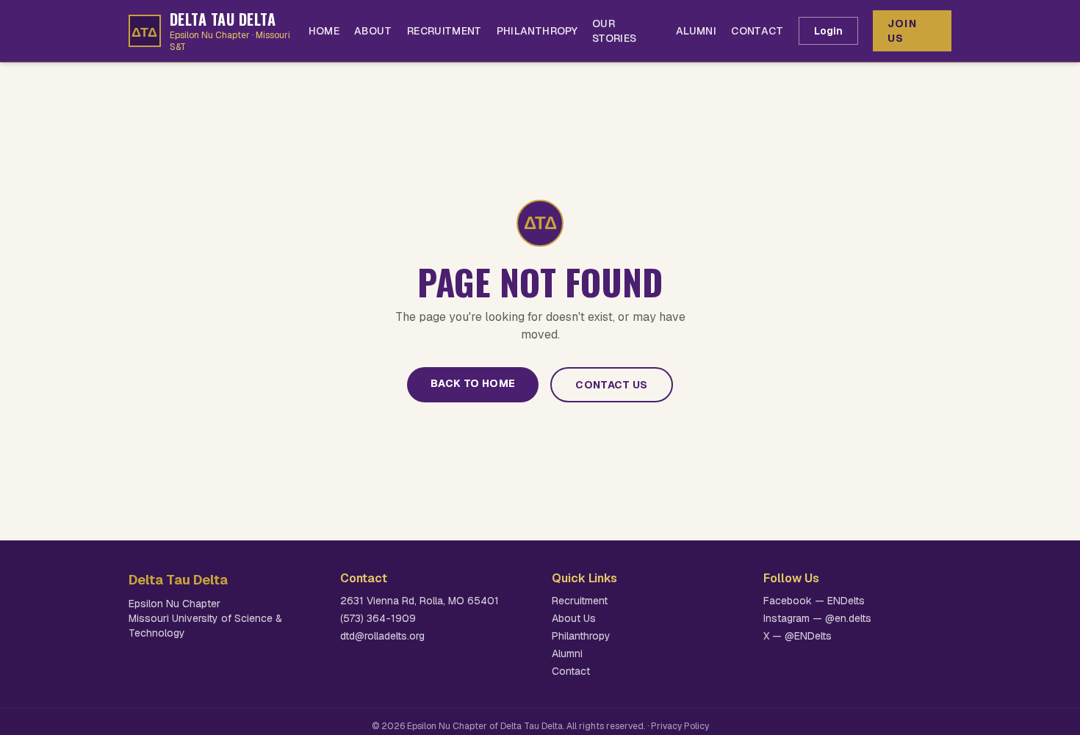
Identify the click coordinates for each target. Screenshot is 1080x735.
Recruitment (444, 30)
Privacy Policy (680, 726)
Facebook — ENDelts (814, 600)
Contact (757, 30)
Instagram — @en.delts (817, 618)
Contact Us (611, 384)
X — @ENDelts (797, 635)
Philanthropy (537, 30)
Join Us (903, 31)
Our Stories (614, 31)
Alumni (696, 30)
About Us (574, 618)
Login (828, 30)
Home (324, 30)
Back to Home (473, 383)
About (373, 30)
